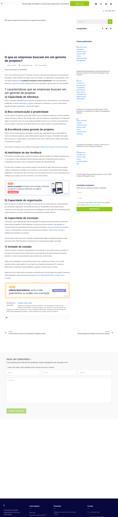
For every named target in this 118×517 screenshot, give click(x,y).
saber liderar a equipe (26, 103)
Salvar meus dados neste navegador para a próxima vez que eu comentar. (31, 367)
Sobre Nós (32, 512)
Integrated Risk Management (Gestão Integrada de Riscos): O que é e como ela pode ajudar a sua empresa (93, 73)
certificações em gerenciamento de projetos (54, 147)
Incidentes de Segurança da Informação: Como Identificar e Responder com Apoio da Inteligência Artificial (93, 111)
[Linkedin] (6, 317)
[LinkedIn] (96, 3)
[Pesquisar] (110, 21)
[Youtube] (111, 3)
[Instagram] (101, 3)
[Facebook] (106, 3)
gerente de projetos (19, 83)
